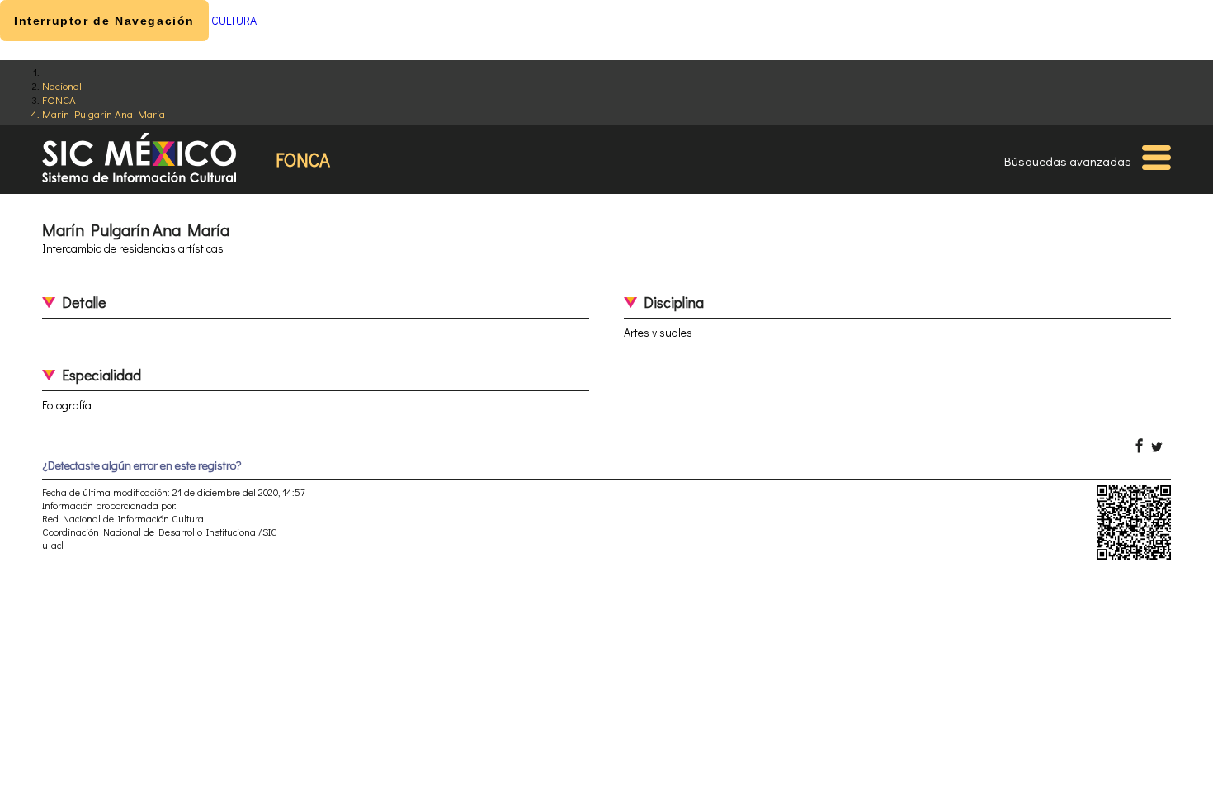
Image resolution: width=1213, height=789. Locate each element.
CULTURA (234, 20)
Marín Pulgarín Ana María (103, 113)
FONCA (59, 99)
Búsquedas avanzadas (1067, 161)
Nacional (62, 85)
